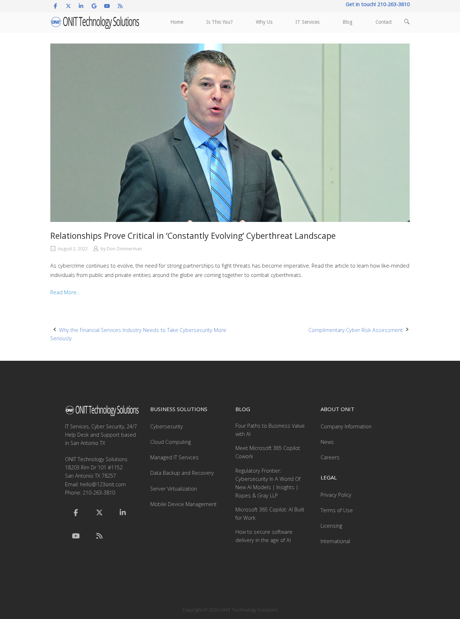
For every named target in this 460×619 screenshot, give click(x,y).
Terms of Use (337, 510)
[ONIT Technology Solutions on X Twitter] (68, 6)
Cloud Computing (170, 441)
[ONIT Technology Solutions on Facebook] (55, 6)
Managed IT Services (174, 457)
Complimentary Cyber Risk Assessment (355, 330)
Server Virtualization (173, 488)
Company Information (346, 426)
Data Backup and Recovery (182, 472)
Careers (330, 457)
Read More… (65, 292)
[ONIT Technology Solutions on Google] (94, 6)
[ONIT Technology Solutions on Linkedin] (81, 6)
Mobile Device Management (183, 504)
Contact (384, 22)
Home (176, 22)
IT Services (307, 22)
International (335, 541)
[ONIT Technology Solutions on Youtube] (107, 6)
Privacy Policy (336, 494)
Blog (347, 22)
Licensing (331, 525)
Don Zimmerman (124, 249)
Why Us (264, 22)
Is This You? (219, 22)
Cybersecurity (166, 426)
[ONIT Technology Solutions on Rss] (120, 6)
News (327, 441)
